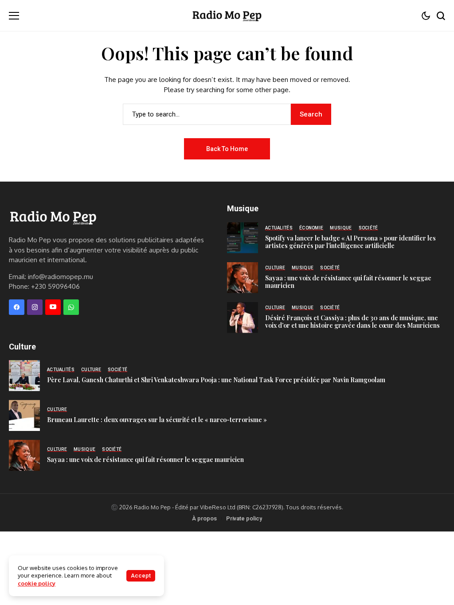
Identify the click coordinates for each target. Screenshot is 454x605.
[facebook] (16, 307)
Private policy (244, 518)
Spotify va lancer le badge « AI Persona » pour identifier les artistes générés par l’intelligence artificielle (350, 242)
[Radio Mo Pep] (227, 15)
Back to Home (227, 148)
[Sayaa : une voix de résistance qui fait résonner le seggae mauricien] (242, 277)
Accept (141, 575)
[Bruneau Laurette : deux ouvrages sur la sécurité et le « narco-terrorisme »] (24, 415)
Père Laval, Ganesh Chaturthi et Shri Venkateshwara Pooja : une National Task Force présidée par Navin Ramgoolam (216, 380)
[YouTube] (53, 307)
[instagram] (35, 307)
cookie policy (36, 583)
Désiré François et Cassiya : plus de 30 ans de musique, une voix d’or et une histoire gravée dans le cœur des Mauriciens (352, 322)
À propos (204, 518)
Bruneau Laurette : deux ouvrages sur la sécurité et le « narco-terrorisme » (157, 419)
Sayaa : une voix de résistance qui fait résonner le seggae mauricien (348, 282)
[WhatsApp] (71, 307)
